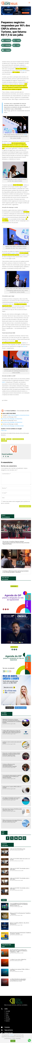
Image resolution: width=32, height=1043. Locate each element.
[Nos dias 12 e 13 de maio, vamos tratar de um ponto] (16, 690)
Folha (7, 1015)
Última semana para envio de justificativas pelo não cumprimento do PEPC (12, 821)
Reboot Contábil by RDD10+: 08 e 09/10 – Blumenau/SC (20, 923)
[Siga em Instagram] (24, 838)
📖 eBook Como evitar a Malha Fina (18, 959)
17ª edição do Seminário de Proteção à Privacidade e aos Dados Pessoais (11, 798)
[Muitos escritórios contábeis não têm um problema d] (16, 629)
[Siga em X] (12, 838)
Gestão (7, 1017)
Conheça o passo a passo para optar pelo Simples (12, 742)
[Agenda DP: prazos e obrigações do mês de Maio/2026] (16, 659)
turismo (4, 440)
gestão (9, 439)
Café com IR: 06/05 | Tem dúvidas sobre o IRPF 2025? (19, 879)
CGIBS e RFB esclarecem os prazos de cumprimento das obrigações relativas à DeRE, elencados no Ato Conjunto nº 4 (12, 731)
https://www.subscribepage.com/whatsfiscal (11, 422)
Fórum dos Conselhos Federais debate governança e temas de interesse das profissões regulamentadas (16, 543)
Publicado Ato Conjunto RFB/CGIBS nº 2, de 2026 (12, 787)
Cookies (12, 1035)
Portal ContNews (11, 410)
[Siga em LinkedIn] (16, 838)
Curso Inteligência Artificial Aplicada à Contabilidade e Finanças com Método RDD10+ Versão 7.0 (19, 904)
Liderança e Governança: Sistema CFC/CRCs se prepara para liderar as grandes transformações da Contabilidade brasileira (12, 721)
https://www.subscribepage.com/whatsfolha (11, 418)
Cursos (4, 900)
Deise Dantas (14, 981)
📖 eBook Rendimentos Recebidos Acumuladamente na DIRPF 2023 (18, 979)
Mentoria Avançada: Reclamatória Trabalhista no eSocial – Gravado (20, 933)
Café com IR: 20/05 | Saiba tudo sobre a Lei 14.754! (20, 859)
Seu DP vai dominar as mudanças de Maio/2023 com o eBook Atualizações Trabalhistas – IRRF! (18, 950)
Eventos (8, 1020)
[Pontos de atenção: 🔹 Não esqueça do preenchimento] (16, 598)
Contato (7, 1027)
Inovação (8, 1019)
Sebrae (25, 134)
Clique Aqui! (4, 430)
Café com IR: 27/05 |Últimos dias (17, 848)
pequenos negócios (18, 439)
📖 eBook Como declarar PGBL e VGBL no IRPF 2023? (19, 970)
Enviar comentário (25, 506)
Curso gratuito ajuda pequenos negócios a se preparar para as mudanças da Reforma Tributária (12, 776)
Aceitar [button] (12, 1041)
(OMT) (3, 382)
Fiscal (7, 1013)
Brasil (24, 346)
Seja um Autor (9, 1030)
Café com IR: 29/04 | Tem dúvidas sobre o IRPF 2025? (19, 888)
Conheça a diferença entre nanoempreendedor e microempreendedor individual (16, 571)
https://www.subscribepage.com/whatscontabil (12, 426)
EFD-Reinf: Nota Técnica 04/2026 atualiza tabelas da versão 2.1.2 (12, 809)
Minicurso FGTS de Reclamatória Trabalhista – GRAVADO (20, 913)
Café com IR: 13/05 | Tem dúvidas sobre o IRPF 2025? (19, 869)
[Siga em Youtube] (20, 838)
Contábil (8, 1011)
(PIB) (24, 70)
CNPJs (3, 439)
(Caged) (13, 253)
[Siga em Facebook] (7, 838)
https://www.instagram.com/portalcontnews (18, 415)
